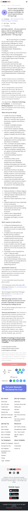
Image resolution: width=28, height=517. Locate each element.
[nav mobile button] (26, 1)
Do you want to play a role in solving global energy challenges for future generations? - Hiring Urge (14, 354)
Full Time (13, 23)
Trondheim (6, 26)
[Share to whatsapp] (20, 370)
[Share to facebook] (16, 370)
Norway (4, 5)
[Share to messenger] (23, 370)
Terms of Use (18, 508)
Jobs (8, 5)
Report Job (4, 372)
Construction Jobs (15, 5)
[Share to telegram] (18, 372)
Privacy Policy (10, 508)
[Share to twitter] (21, 372)
